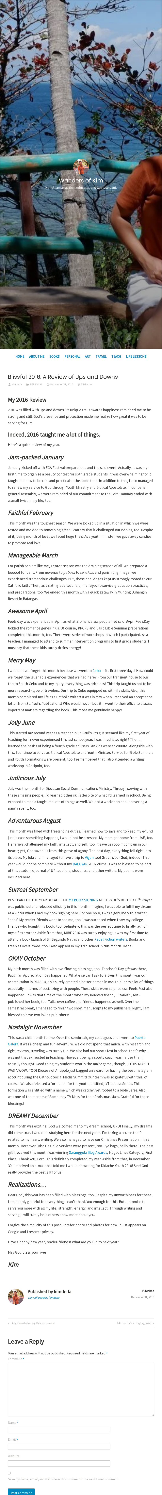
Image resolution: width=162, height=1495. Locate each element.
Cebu (97, 670)
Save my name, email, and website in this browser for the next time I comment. (63, 1479)
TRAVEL (101, 356)
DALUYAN (81, 864)
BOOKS (54, 356)
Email (13, 1439)
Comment (16, 1359)
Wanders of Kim (81, 180)
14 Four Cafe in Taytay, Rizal (134, 1324)
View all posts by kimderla (43, 1297)
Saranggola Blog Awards (88, 1152)
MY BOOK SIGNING (83, 900)
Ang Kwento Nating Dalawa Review (33, 1324)
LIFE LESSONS (136, 356)
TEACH (116, 356)
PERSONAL (72, 356)
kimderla (17, 384)
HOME (19, 356)
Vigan (89, 857)
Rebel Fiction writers (110, 939)
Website (14, 1456)
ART (88, 356)
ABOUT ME (36, 356)
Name (13, 1422)
